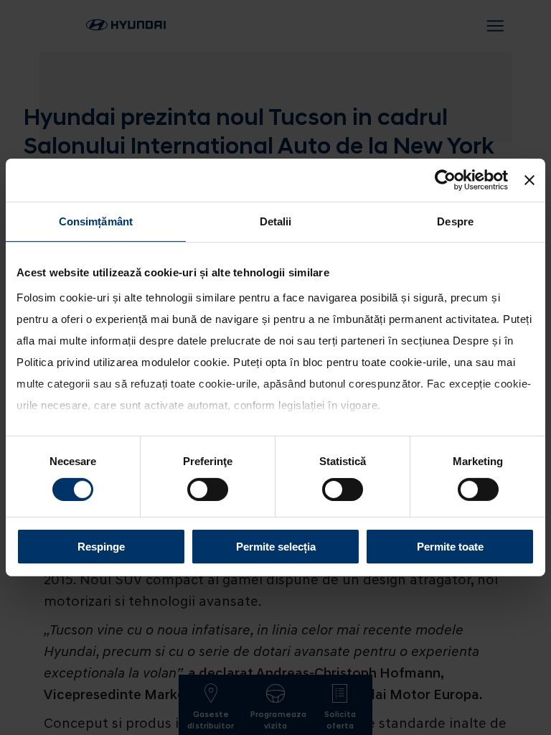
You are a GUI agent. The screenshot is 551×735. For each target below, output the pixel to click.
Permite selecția (276, 546)
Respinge (101, 546)
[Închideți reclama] (529, 180)
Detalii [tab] (276, 221)
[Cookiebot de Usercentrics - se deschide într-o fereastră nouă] (445, 180)
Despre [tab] (455, 221)
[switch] (207, 489)
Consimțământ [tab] (96, 221)
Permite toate (450, 546)
